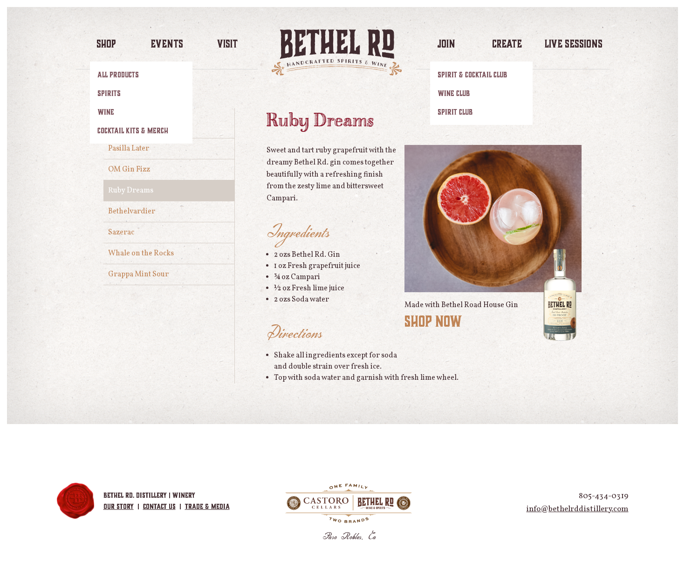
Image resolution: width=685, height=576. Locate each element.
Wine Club (454, 93)
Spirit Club (455, 112)
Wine (105, 112)
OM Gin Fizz (129, 170)
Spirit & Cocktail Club (472, 74)
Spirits (109, 93)
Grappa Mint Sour (138, 274)
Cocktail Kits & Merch (132, 130)
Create (507, 43)
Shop (106, 43)
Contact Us (159, 506)
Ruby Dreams (130, 190)
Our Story (118, 506)
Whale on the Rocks (141, 253)
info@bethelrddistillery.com (577, 509)
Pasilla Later (128, 149)
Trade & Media (207, 506)
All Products (118, 74)
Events (167, 43)
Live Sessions (573, 43)
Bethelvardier (131, 211)
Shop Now (433, 321)
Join (446, 43)
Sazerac (121, 232)
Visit (227, 43)
